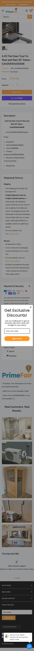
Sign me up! (17, 339)
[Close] (30, 307)
